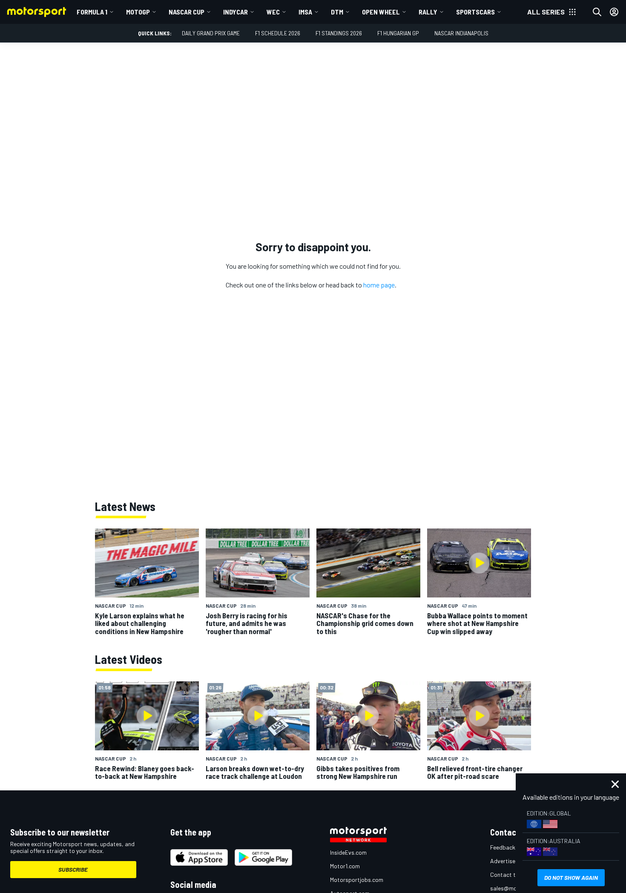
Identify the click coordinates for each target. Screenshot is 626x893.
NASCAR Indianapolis (461, 33)
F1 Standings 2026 (339, 33)
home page (379, 285)
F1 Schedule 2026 (277, 33)
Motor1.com (345, 866)
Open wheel (381, 12)
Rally (428, 12)
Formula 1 (92, 12)
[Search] (597, 11)
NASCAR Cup (186, 12)
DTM (337, 12)
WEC (273, 12)
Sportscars (475, 12)
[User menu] (614, 11)
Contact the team (513, 874)
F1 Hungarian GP (398, 33)
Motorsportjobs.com (356, 879)
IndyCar (235, 12)
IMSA (305, 12)
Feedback (502, 847)
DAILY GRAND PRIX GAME (211, 33)
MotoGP (138, 12)
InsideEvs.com (348, 852)
